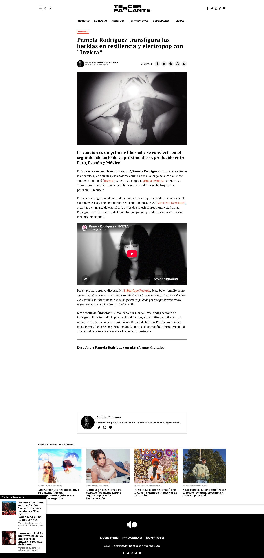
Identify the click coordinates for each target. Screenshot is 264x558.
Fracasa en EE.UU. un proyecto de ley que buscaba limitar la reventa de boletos (30, 538)
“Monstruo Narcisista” (170, 203)
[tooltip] (207, 8)
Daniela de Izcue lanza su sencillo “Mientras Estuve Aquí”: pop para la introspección (103, 494)
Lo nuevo (83, 31)
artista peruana (153, 180)
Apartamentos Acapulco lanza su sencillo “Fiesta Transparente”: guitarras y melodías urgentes (58, 494)
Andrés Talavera (105, 63)
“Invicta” (108, 180)
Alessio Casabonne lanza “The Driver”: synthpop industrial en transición (155, 492)
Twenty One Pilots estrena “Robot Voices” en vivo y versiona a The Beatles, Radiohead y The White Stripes (31, 511)
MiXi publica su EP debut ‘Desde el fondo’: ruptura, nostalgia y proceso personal (204, 492)
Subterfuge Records (137, 290)
